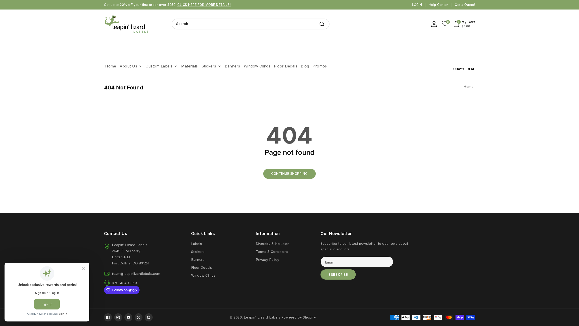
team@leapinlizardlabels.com (136, 273)
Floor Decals (201, 267)
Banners (198, 259)
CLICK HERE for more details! (204, 5)
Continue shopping (289, 173)
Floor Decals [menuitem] (285, 66)
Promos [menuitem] (320, 66)
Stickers (198, 251)
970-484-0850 (124, 283)
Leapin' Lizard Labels (262, 317)
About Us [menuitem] (128, 66)
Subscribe (338, 274)
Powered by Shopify (298, 317)
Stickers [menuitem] (209, 66)
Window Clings (203, 275)
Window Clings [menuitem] (257, 66)
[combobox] (251, 24)
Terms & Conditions (272, 251)
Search (322, 24)
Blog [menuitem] (305, 66)
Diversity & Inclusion (273, 244)
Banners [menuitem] (232, 66)
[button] (464, 24)
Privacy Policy (267, 259)
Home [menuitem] (110, 66)
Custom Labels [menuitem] (159, 66)
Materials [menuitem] (189, 66)
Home (469, 86)
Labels (196, 244)
